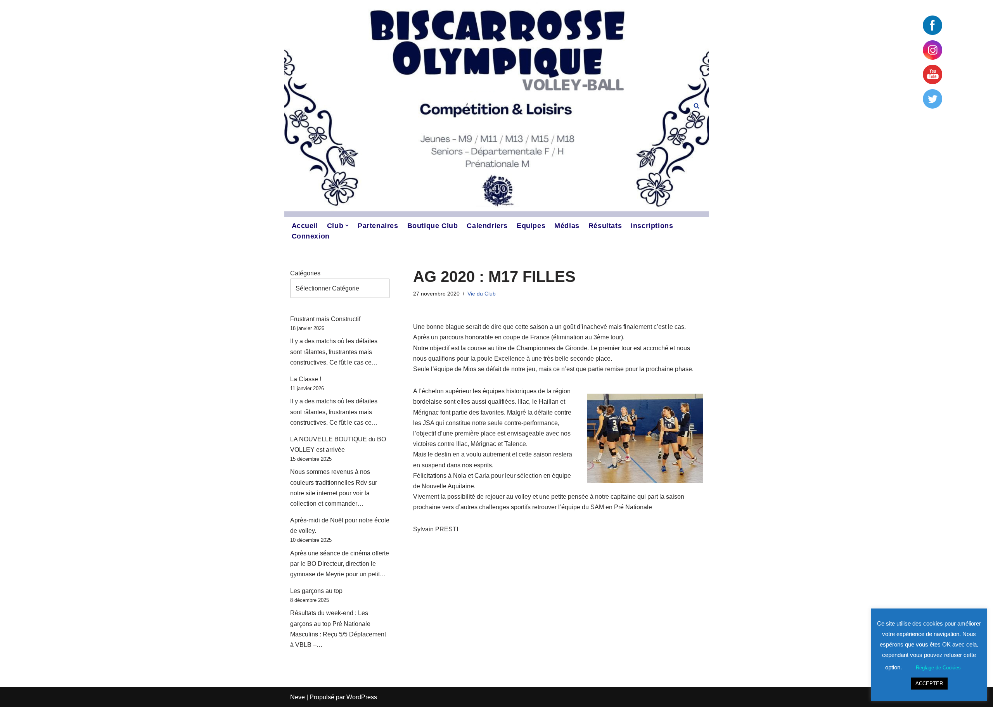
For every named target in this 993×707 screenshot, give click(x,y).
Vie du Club (481, 293)
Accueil (305, 226)
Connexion (311, 236)
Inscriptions (652, 226)
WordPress (361, 697)
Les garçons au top (316, 591)
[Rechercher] (696, 106)
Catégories (305, 273)
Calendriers (487, 226)
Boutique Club (432, 226)
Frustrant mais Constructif (325, 319)
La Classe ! (305, 379)
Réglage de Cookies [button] (938, 668)
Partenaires (378, 226)
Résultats (605, 226)
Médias (567, 226)
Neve (297, 697)
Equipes (531, 226)
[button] (347, 225)
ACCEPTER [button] (929, 683)
